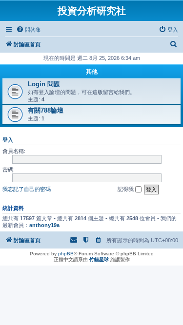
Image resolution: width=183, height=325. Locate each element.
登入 (7, 140)
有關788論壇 (45, 110)
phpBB (66, 253)
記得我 (126, 189)
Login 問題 (44, 84)
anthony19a (44, 225)
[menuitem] (28, 30)
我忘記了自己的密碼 (26, 189)
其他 (92, 71)
